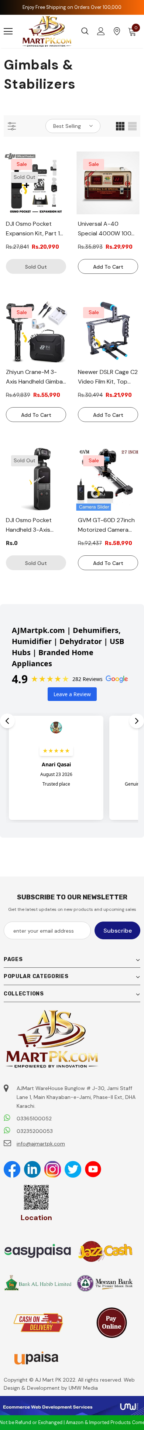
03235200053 (35, 1131)
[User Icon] (101, 31)
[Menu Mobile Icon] (8, 31)
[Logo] (47, 31)
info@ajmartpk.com (41, 1143)
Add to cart (108, 266)
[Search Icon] (85, 31)
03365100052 (34, 1118)
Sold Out (36, 266)
